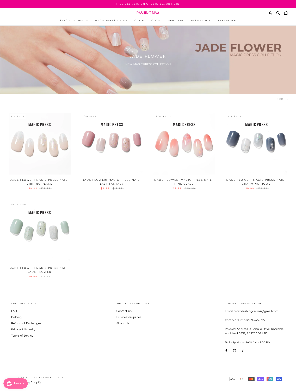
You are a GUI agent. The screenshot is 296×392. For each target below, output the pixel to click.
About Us (122, 323)
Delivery (16, 317)
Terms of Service (22, 335)
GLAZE (139, 20)
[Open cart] (285, 13)
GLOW (156, 20)
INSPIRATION (201, 20)
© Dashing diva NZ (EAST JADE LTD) (40, 377)
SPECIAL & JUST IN (74, 20)
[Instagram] (234, 350)
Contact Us (124, 311)
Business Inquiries (128, 317)
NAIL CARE (176, 20)
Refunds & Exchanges (26, 323)
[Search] (278, 13)
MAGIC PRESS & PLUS (111, 20)
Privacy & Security (23, 329)
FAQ (14, 311)
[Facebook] (226, 350)
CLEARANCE (227, 20)
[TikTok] (242, 350)
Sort (281, 99)
